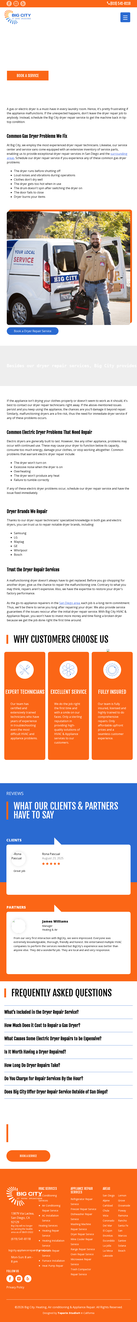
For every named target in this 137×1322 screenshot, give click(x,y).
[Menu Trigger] (125, 17)
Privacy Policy (15, 1287)
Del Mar (107, 1225)
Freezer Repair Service (83, 1209)
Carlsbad (108, 1205)
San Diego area (69, 603)
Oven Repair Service (82, 1254)
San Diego (109, 1195)
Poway (122, 1210)
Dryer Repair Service (82, 1234)
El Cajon (107, 1230)
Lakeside (108, 1255)
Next (119, 884)
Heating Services (48, 1225)
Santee (122, 1240)
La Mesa (108, 1250)
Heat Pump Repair (52, 1265)
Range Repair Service (83, 1249)
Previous (17, 884)
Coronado (108, 1220)
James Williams (55, 921)
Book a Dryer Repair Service (32, 331)
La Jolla (107, 1245)
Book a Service (28, 1156)
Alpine (106, 1200)
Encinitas (108, 1235)
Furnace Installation (53, 1260)
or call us (83, 1155)
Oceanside (124, 1205)
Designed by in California (68, 1313)
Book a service (28, 75)
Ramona (123, 1215)
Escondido (109, 1240)
